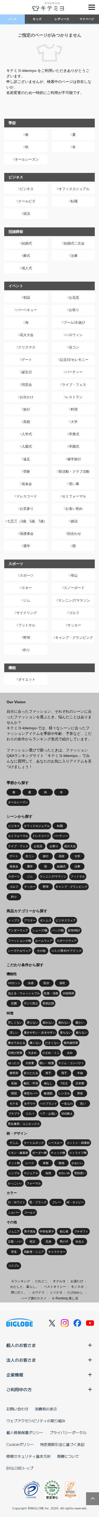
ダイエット (26, 679)
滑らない (32, 1022)
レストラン (74, 397)
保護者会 (27, 534)
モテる (14, 1103)
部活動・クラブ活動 (74, 471)
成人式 (27, 268)
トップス (14, 920)
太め (70, 1052)
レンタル (64, 1093)
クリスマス (26, 347)
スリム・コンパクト (71, 1063)
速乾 (62, 983)
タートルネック (34, 1142)
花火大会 (27, 335)
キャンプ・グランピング (74, 638)
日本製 (80, 1083)
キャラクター (56, 1251)
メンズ (12, 19)
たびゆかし (75, 1292)
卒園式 (74, 446)
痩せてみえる (16, 1042)
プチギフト (81, 1231)
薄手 (64, 1073)
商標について (68, 1456)
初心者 (64, 1231)
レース (29, 1163)
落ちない (66, 1032)
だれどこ (41, 1281)
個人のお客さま (21, 1345)
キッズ (37, 19)
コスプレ (14, 1265)
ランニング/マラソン (74, 600)
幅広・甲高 (31, 1083)
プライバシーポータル (68, 1432)
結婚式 (27, 243)
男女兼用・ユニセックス (24, 1123)
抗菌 (14, 1003)
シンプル (14, 1173)
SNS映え (67, 1113)
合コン (74, 347)
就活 (26, 214)
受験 (26, 471)
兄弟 (48, 1241)
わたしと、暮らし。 (24, 1287)
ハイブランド (48, 1103)
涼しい (14, 1032)
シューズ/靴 (40, 930)
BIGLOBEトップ (19, 1468)
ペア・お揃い (48, 1113)
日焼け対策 (15, 1052)
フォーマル (33, 1183)
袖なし (48, 1083)
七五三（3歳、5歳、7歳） (27, 521)
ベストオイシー (55, 1287)
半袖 (80, 1073)
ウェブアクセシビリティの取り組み (35, 1420)
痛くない (35, 1042)
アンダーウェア (18, 930)
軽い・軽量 (47, 1063)
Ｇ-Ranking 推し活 (64, 1298)
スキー (27, 588)
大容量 (29, 1063)
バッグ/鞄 (57, 930)
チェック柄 (58, 1152)
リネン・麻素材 (18, 1152)
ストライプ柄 (78, 1152)
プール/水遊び (74, 323)
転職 (74, 201)
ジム (26, 600)
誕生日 (27, 372)
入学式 (27, 434)
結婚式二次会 (74, 243)
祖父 (32, 1241)
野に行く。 (19, 1292)
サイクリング (26, 613)
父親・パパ (15, 1241)
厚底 (80, 1093)
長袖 (14, 1083)
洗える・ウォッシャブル (24, 993)
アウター (30, 920)
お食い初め (74, 509)
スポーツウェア (66, 940)
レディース (62, 19)
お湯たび (76, 1281)
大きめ (32, 1052)
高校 (26, 422)
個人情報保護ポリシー (24, 1432)
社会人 (80, 1241)
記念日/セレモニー (74, 360)
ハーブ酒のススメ (33, 1298)
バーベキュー (26, 310)
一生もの (67, 1103)
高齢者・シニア (34, 1251)
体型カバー (31, 1093)
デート (27, 360)
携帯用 (14, 1073)
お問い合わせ (17, 1408)
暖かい (80, 1022)
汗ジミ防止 (31, 1003)
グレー (56, 1202)
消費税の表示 (46, 1408)
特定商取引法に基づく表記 (62, 1444)
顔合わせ (74, 534)
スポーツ (27, 575)
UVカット (14, 983)
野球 (26, 638)
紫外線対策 (71, 1042)
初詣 (26, 298)
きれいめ (64, 1173)
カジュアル (31, 1173)
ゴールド (30, 1212)
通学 (26, 546)
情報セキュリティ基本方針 (28, 1456)
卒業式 (74, 434)
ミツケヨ (56, 1292)
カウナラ (38, 1292)
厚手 (48, 1073)
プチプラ (14, 1113)
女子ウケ (30, 1103)
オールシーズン (27, 159)
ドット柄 (14, 1163)
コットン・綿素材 (78, 1142)
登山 (74, 575)
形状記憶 (48, 1003)
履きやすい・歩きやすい (40, 1032)
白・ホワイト (16, 1202)
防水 (46, 983)
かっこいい (15, 1183)
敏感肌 (48, 1093)
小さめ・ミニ (51, 1052)
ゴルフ (74, 613)
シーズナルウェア (19, 950)
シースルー (55, 1142)
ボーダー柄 (39, 1152)
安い (83, 1103)
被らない (81, 1032)
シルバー (14, 1212)
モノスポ (77, 1287)
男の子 (64, 1241)
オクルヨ (59, 1281)
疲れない (64, 1022)
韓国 (14, 1093)
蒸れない (48, 1022)
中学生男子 (47, 1231)
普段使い (80, 1173)
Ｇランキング (20, 1281)
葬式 (26, 256)
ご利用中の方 (19, 1389)
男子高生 (30, 1231)
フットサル (26, 625)
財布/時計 (74, 930)
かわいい (77, 1163)
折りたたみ (31, 1073)
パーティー (74, 372)
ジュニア (14, 1231)
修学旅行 (74, 459)
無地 (61, 1163)
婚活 (74, 521)
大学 (74, 422)
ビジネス (27, 189)
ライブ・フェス (74, 385)
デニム (14, 1142)
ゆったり (14, 1063)
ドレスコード (26, 496)
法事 (74, 256)
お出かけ (27, 397)
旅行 (26, 409)
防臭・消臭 (51, 993)
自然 (48, 1173)
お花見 (74, 298)
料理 (74, 409)
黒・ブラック (38, 1202)
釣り (26, 650)
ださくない (52, 1042)
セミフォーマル (74, 496)
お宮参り (27, 509)
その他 (41, 950)
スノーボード (74, 588)
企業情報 (14, 1374)
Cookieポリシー (20, 1444)
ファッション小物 (19, 940)
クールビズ (26, 201)
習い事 (74, 484)
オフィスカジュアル (74, 189)
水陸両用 (68, 993)
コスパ (29, 1113)
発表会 (27, 484)
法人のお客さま (21, 1360)
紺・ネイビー (75, 1202)
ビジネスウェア (65, 920)
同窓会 (27, 385)
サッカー (74, 625)
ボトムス (45, 920)
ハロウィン (74, 335)
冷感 (31, 983)
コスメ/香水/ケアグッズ (66, 950)
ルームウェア (44, 940)
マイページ (86, 19)
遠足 (26, 459)
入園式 (27, 446)
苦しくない (15, 1022)
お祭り (74, 310)
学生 (14, 1251)
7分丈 (64, 1083)
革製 (46, 1163)
